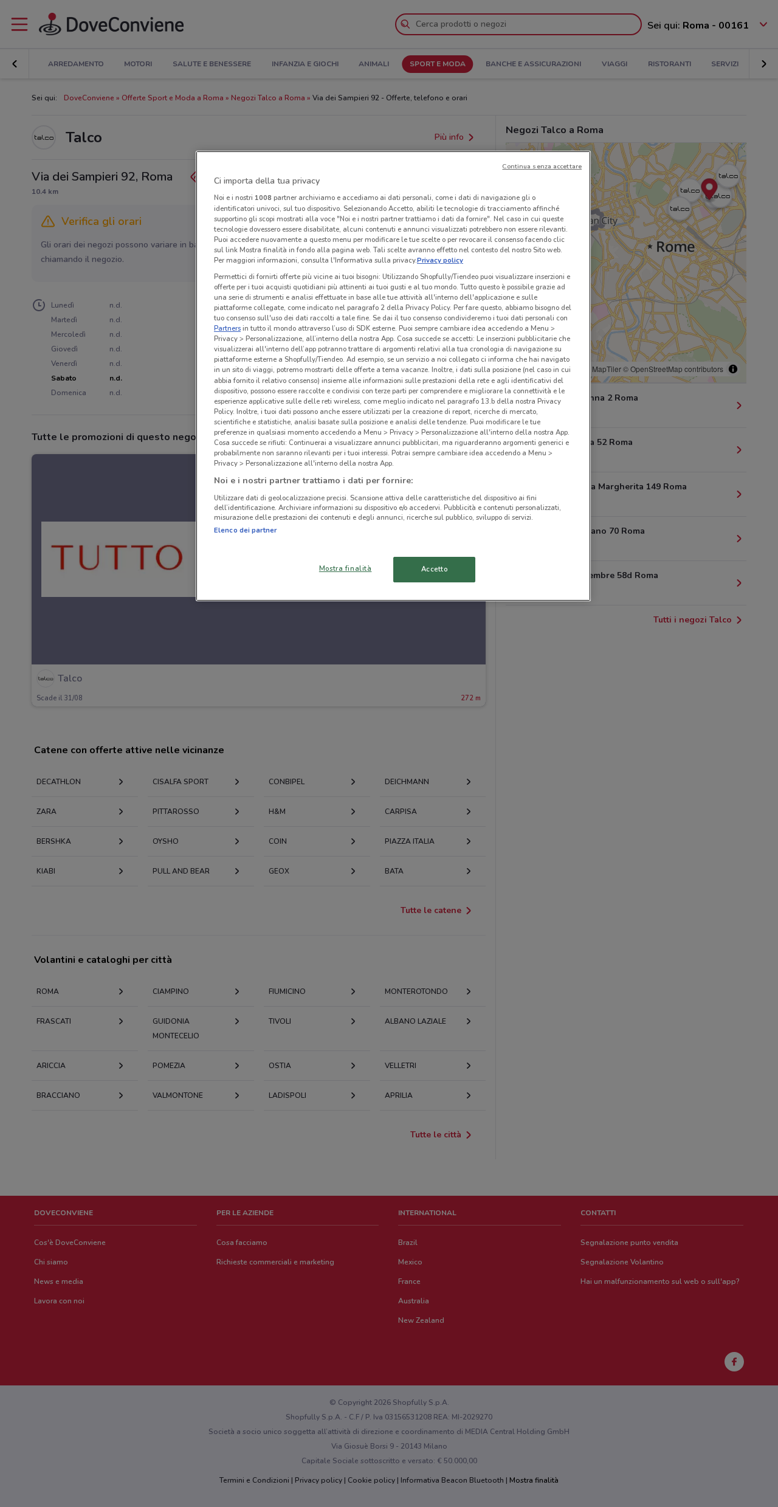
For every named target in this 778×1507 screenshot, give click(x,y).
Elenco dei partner (245, 530)
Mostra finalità (345, 568)
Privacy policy (440, 260)
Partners (227, 328)
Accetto (434, 569)
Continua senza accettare (542, 166)
